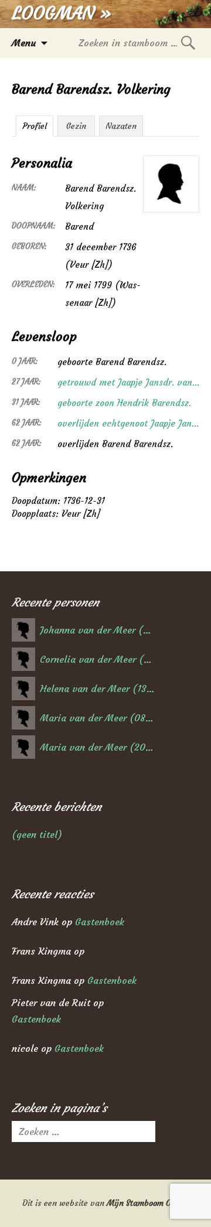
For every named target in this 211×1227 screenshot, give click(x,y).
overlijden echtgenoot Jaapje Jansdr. (128, 423)
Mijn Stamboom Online (148, 1203)
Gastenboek (99, 922)
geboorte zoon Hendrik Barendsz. (124, 402)
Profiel (34, 126)
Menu (24, 43)
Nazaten (121, 126)
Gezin (76, 126)
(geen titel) (37, 834)
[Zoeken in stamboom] (188, 42)
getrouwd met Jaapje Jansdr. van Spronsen (128, 382)
